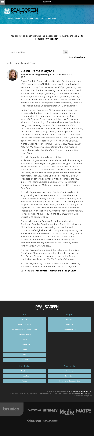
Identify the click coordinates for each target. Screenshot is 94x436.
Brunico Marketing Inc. (83, 394)
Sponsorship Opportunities (69, 381)
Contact (24, 360)
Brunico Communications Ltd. (80, 392)
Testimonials (24, 344)
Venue (24, 381)
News (24, 339)
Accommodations (69, 329)
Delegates (25, 376)
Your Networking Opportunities (24, 329)
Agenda (69, 319)
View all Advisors (77, 57)
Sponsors (69, 371)
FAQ (24, 355)
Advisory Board (25, 334)
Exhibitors (69, 376)
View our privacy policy (83, 396)
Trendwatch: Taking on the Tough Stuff (55, 271)
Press (24, 349)
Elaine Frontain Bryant (37, 71)
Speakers (69, 324)
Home (24, 319)
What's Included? (24, 324)
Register (24, 371)
